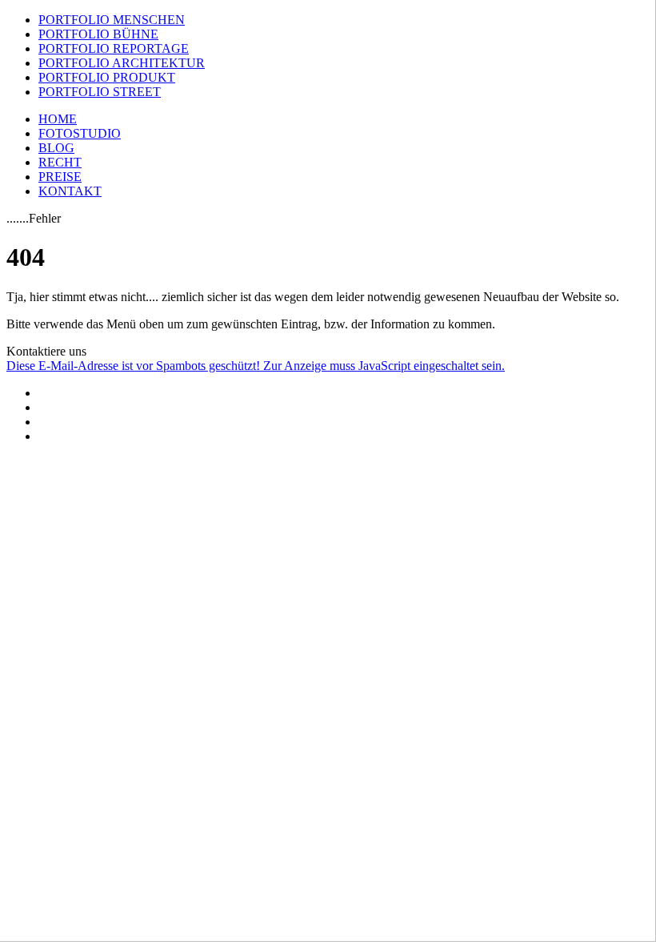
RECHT (60, 162)
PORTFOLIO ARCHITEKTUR (121, 63)
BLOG (56, 148)
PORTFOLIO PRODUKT (106, 77)
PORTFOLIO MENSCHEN (111, 19)
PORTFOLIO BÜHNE (98, 34)
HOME (57, 119)
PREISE (60, 176)
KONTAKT (70, 191)
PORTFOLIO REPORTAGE (113, 48)
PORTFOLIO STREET (99, 92)
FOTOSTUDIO (79, 133)
